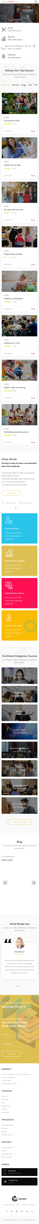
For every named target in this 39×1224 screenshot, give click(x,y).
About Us (5, 1096)
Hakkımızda (6, 1106)
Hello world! (7, 860)
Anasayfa (5, 1099)
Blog (3, 1103)
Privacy (11, 1205)
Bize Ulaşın (5, 1112)
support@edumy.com (9, 1084)
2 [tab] (18, 507)
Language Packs (7, 1154)
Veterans (5, 1128)
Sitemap (24, 1205)
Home (6, 1205)
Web (30, 85)
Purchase (32, 1205)
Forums (4, 1151)
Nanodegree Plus (8, 1125)
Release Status (7, 1157)
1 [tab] (15, 507)
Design (23, 85)
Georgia (4, 1131)
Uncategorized (9, 856)
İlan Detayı (19, 103)
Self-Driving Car (7, 1135)
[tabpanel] (8, 502)
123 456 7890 (6, 1080)
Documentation (7, 1147)
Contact (4, 1109)
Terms (18, 1205)
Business (15, 85)
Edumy (13, 1220)
